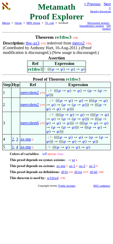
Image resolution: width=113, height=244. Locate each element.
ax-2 (82, 166)
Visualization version (91, 25)
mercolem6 (29, 123)
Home (18, 22)
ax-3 (92, 166)
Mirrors (6, 22)
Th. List (49, 22)
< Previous (92, 4)
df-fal (93, 172)
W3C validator (101, 185)
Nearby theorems (100, 11)
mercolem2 (29, 92)
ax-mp (25, 139)
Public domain (66, 185)
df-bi (64, 172)
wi (73, 160)
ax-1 (72, 166)
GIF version (106, 27)
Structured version (98, 22)
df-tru (78, 172)
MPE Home (33, 22)
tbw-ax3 (32, 43)
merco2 (78, 43)
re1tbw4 (53, 178)
